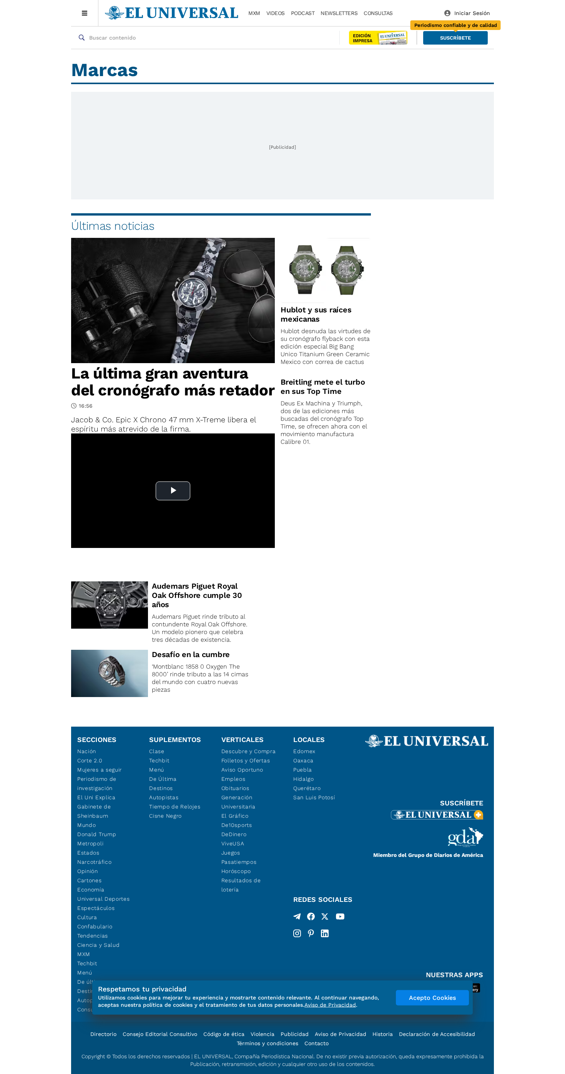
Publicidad (295, 1034)
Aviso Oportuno (242, 770)
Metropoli (90, 843)
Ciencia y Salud (98, 945)
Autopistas (163, 797)
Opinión (87, 871)
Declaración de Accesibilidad (437, 1034)
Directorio (103, 1034)
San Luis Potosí (314, 797)
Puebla (302, 770)
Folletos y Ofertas (245, 760)
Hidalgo (303, 779)
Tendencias (92, 936)
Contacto (316, 1043)
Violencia (262, 1034)
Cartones (89, 880)
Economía (91, 889)
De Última (162, 779)
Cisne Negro (165, 816)
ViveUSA (232, 843)
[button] (455, 38)
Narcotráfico (94, 862)
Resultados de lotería (241, 885)
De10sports (236, 825)
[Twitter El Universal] (325, 918)
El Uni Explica (96, 797)
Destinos (161, 788)
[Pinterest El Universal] (311, 933)
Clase (157, 751)
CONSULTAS (378, 13)
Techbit (87, 963)
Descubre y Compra (248, 751)
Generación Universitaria (238, 802)
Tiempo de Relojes (174, 806)
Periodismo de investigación (96, 783)
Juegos (230, 853)
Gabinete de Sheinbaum (94, 811)
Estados (88, 853)
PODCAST (303, 13)
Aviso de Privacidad (340, 1034)
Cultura (87, 917)
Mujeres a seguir (99, 770)
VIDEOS (275, 13)
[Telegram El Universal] (297, 918)
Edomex (304, 751)
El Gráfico (235, 816)
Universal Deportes (103, 899)
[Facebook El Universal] (311, 918)
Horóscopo (236, 871)
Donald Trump (96, 834)
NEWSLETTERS (339, 13)
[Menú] (84, 13)
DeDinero (234, 834)
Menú (84, 972)
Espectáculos (96, 908)
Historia (382, 1034)
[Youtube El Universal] (340, 918)
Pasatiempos (239, 862)
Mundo (86, 825)
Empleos (233, 779)
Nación (86, 751)
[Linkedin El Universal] (325, 933)
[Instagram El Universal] (297, 933)
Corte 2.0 (89, 760)
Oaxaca (303, 760)
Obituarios (235, 788)
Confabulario (94, 926)
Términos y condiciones (267, 1043)
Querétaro (307, 788)
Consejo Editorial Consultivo (160, 1034)
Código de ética (223, 1034)
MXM (254, 13)
